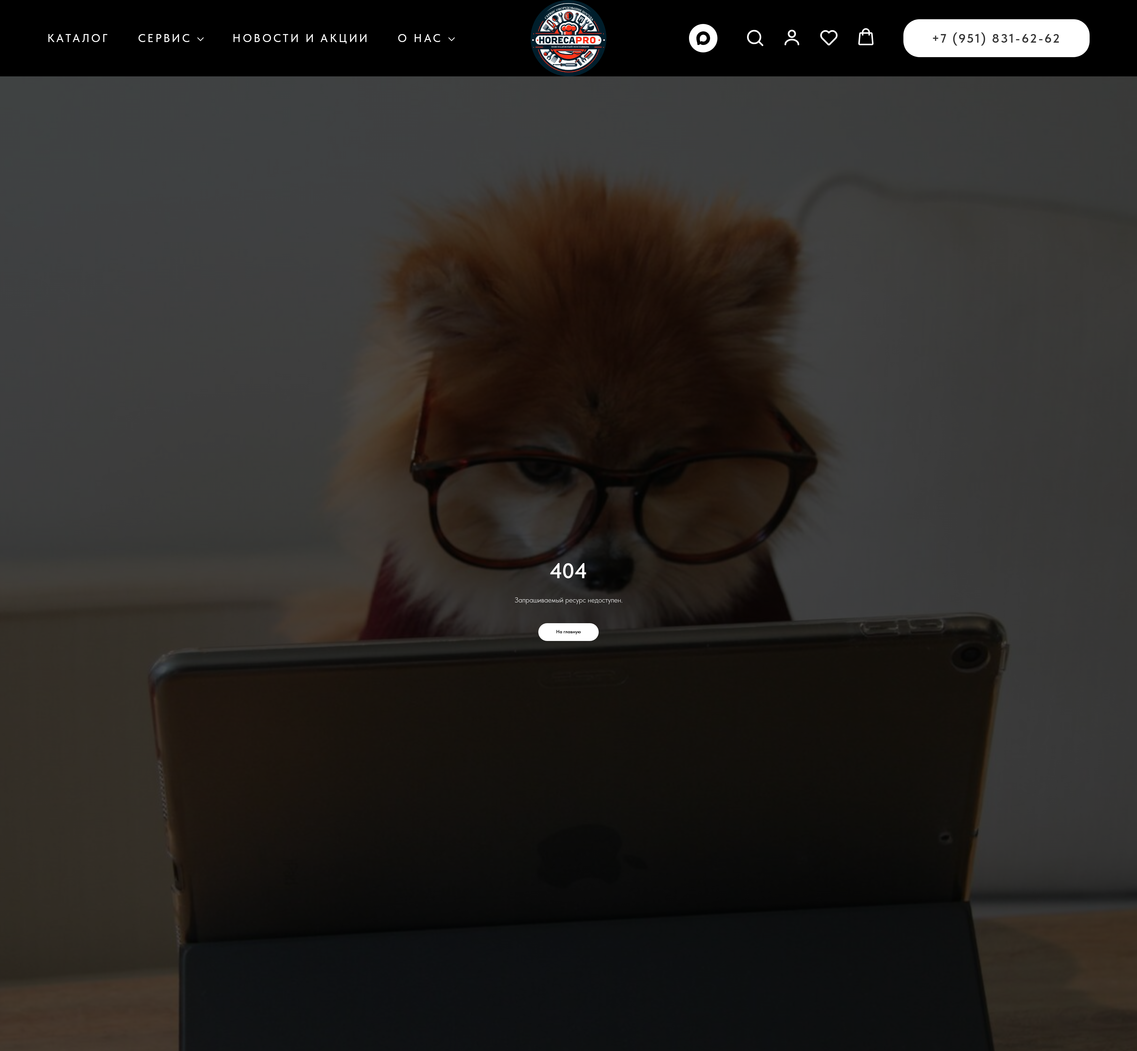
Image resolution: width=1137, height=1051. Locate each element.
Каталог (78, 38)
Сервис (165, 38)
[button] (755, 37)
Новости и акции (300, 38)
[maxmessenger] (703, 38)
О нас (420, 38)
